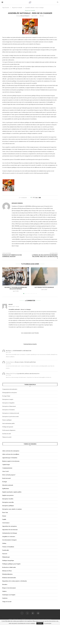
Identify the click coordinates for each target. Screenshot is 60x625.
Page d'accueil (5, 7)
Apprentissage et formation (9, 457)
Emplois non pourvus (8, 495)
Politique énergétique (8, 560)
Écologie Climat (6, 396)
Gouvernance (5, 522)
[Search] (57, 2)
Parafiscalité (5, 550)
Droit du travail (6, 478)
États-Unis (5, 512)
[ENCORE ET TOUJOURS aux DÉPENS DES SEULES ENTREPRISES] (15, 276)
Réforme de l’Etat (7, 570)
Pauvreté (4, 553)
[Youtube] (32, 613)
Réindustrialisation (7, 574)
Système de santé (6, 433)
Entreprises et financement (9, 406)
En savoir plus (47, 623)
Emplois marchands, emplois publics (11, 492)
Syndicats (5, 598)
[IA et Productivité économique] (44, 276)
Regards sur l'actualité (17, 7)
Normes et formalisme (8, 546)
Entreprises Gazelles (7, 498)
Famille (4, 519)
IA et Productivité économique (44, 287)
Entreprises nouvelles (8, 502)
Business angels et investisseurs (10, 461)
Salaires (4, 591)
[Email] (38, 613)
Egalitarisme (5, 488)
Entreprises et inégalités (8, 403)
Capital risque (6, 464)
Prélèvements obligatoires (8, 430)
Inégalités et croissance (8, 536)
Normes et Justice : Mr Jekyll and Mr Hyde (25, 362)
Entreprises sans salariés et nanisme (12, 509)
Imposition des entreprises (9, 526)
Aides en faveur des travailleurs (10, 454)
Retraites (4, 584)
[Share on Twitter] (35, 197)
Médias (4, 543)
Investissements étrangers (9, 540)
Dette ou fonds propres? (8, 475)
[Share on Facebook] (33, 197)
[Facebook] (22, 613)
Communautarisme (7, 468)
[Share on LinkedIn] (36, 197)
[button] (4, 280)
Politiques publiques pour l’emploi (11, 564)
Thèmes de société (6, 437)
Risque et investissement (9, 588)
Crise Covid (5, 471)
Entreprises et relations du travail (10, 413)
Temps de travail (6, 601)
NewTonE (8, 350)
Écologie (4, 481)
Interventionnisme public (8, 423)
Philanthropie (6, 557)
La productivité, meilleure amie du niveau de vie (28, 373)
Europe (4, 516)
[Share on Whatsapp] (38, 197)
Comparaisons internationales (9, 389)
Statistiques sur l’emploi (8, 594)
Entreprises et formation (8, 409)
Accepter (40, 623)
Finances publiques (7, 420)
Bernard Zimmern (25, 16)
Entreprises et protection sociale (10, 416)
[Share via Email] (39, 197)
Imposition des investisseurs (10, 529)
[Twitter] (27, 613)
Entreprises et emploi (7, 399)
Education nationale (7, 485)
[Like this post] (31, 197)
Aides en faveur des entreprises (10, 451)
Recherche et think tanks (9, 567)
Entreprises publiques (8, 505)
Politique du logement (7, 427)
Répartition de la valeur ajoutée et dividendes (14, 581)
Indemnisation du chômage (9, 533)
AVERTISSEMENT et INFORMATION (22, 350)
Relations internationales (9, 577)
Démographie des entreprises (9, 392)
